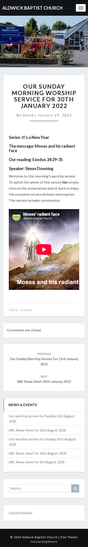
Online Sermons (20, 310)
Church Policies (20, 513)
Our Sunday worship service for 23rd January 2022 (44, 359)
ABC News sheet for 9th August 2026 (37, 462)
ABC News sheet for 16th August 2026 (37, 453)
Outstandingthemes (44, 542)
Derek (28, 115)
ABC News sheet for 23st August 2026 (37, 430)
